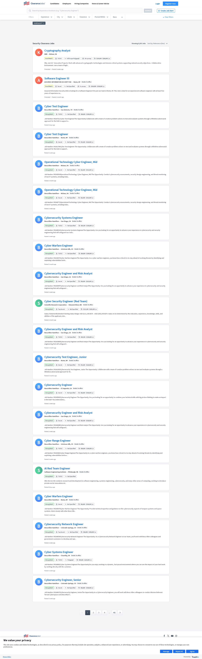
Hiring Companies (81, 3)
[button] (46, 17)
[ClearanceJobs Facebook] (164, 636)
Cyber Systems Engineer (58, 552)
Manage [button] (166, 651)
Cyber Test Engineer (56, 106)
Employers (67, 3)
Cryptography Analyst (57, 50)
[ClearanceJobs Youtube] (172, 636)
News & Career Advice (100, 3)
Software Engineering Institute (55, 472)
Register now (170, 3)
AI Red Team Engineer (57, 468)
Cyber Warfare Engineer (58, 245)
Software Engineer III (56, 78)
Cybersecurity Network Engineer (63, 524)
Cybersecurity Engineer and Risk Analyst (68, 273)
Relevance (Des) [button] (159, 43)
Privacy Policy (7, 657)
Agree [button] (192, 651)
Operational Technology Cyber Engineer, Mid (70, 162)
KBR (45, 54)
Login (157, 3)
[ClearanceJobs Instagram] (176, 636)
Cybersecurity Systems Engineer (63, 217)
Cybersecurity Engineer (58, 385)
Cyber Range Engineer (57, 440)
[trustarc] (195, 657)
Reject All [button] (179, 651)
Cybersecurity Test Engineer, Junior (65, 357)
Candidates (54, 3)
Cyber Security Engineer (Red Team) (65, 301)
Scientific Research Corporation (55, 305)
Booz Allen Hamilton (51, 110)
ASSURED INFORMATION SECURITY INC (58, 82)
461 (114, 612)
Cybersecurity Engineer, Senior (62, 580)
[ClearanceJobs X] (168, 636)
